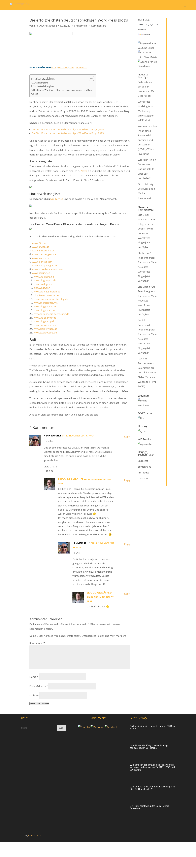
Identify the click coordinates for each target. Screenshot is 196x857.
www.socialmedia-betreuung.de (51, 314)
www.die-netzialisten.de (47, 291)
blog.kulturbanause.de (46, 295)
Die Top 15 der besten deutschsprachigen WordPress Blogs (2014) (68, 129)
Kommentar (37, 643)
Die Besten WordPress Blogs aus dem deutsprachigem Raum (63, 89)
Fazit (35, 93)
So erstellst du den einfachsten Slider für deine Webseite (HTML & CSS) (147, 377)
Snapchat (143, 460)
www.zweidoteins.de (45, 332)
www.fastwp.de (41, 258)
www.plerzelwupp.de (45, 328)
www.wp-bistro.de (44, 276)
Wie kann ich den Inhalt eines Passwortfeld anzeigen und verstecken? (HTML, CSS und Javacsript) (147, 139)
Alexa (84, 171)
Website (34, 695)
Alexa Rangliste (40, 82)
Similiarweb (56, 199)
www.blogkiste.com (45, 310)
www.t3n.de (39, 243)
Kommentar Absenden (39, 703)
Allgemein (81, 25)
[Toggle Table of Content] (90, 78)
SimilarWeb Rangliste (43, 86)
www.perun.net (41, 273)
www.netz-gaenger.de (44, 265)
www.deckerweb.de (45, 325)
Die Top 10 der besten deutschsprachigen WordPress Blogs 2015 (68, 133)
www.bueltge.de (43, 284)
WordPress (81, 67)
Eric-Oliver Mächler (44, 25)
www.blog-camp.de (44, 321)
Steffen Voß (144, 253)
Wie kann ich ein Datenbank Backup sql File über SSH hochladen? (147, 169)
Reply (127, 436)
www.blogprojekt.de (45, 280)
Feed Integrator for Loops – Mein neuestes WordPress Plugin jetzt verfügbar (147, 233)
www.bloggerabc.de (45, 306)
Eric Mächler (145, 286)
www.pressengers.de (44, 254)
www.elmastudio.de (43, 250)
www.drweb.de (40, 246)
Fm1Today (143, 472)
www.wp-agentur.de (45, 317)
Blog (53, 67)
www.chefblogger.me (46, 302)
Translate (146, 34)
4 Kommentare (97, 25)
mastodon (143, 478)
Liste (71, 67)
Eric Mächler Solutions (36, 836)
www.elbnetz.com (42, 261)
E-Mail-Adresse (38, 686)
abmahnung (144, 466)
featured (63, 67)
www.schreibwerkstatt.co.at (47, 269)
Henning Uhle (52, 435)
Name (33, 676)
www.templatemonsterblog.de (51, 299)
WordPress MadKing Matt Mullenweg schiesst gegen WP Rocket (146, 111)
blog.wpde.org (42, 287)
